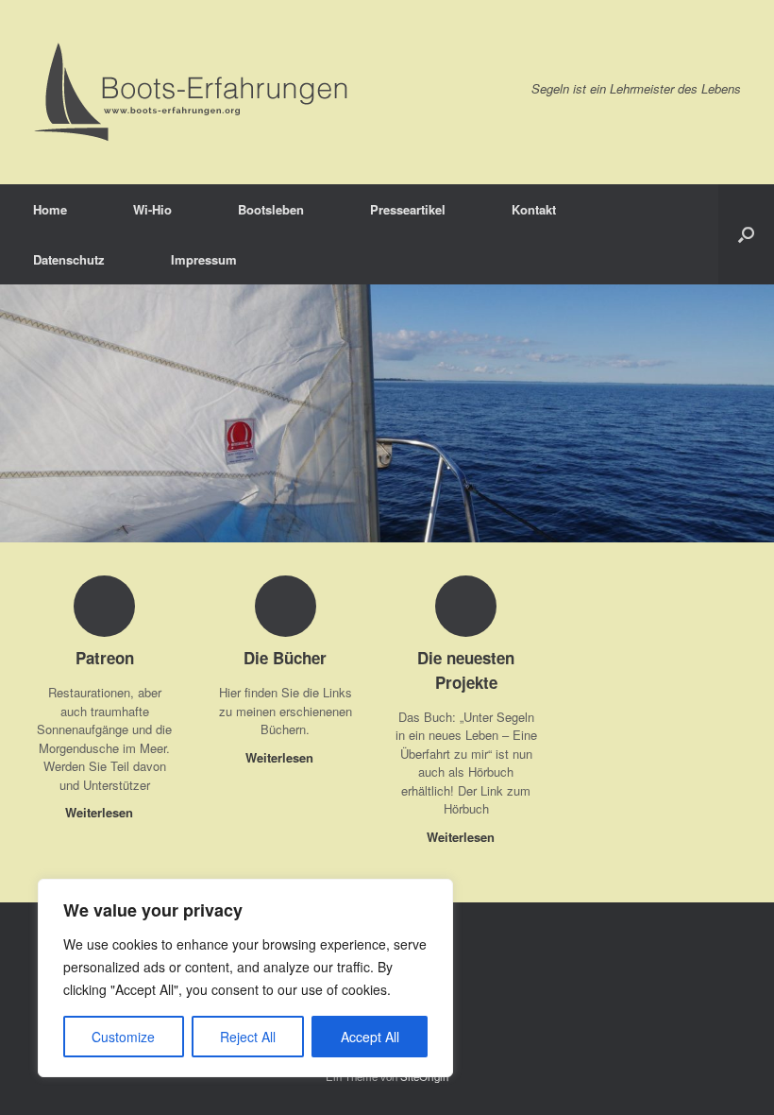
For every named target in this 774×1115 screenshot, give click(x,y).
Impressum (204, 259)
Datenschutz (69, 259)
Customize (123, 1036)
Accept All (370, 1036)
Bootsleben (271, 209)
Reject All (248, 1036)
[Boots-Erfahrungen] (191, 92)
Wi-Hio (152, 209)
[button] (746, 234)
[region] (245, 978)
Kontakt (534, 209)
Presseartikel (408, 209)
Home (50, 209)
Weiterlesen (101, 812)
